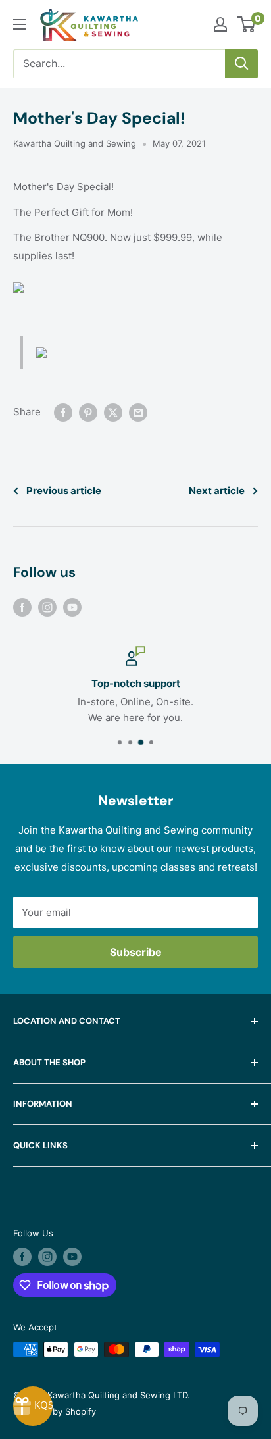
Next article (217, 490)
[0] (247, 24)
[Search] (241, 63)
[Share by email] (138, 412)
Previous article (63, 490)
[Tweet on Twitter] (113, 412)
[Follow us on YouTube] (72, 607)
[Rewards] (33, 1406)
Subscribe (136, 952)
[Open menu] (19, 24)
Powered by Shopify (54, 1411)
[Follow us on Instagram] (47, 607)
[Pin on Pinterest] (88, 412)
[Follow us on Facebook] (22, 607)
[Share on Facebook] (63, 412)
